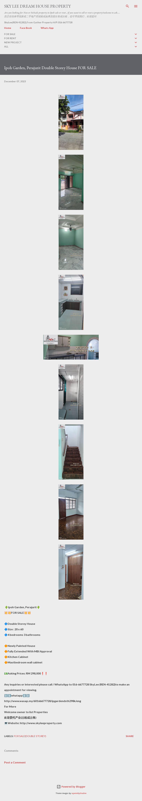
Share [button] (130, 736)
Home (7, 27)
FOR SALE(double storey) (30, 736)
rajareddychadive (78, 793)
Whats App (47, 27)
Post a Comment (15, 762)
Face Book (26, 27)
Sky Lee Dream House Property (37, 6)
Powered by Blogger (73, 786)
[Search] (127, 6)
